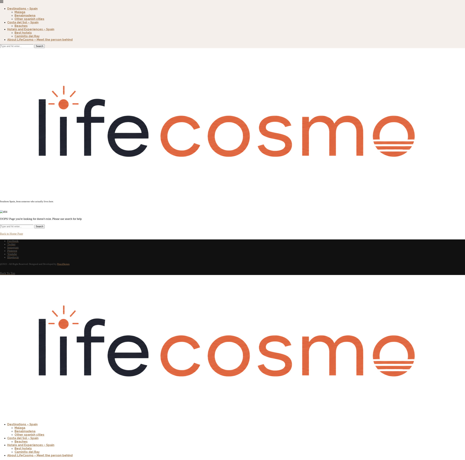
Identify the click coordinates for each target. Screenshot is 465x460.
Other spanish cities (29, 19)
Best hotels (23, 32)
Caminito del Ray (27, 36)
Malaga (20, 12)
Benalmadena (25, 15)
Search (39, 46)
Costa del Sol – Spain (23, 22)
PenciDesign (63, 264)
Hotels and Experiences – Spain (30, 29)
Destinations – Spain (22, 8)
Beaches (21, 26)
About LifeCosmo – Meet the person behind (40, 39)
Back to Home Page (11, 233)
